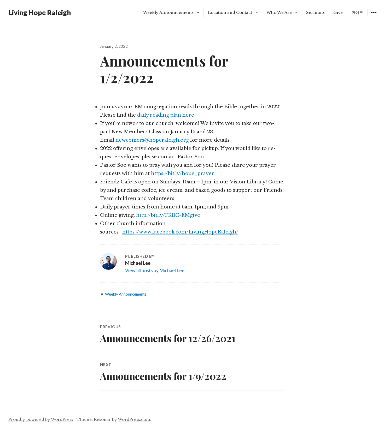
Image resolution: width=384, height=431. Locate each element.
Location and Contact (230, 12)
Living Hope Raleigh (39, 12)
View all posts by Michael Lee (154, 270)
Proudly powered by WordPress (40, 419)
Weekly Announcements (168, 12)
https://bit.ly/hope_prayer (182, 173)
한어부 (357, 12)
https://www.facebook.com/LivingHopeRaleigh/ (180, 232)
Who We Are (279, 12)
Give (338, 12)
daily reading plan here (165, 115)
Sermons (315, 12)
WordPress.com (134, 419)
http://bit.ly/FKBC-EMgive (168, 215)
